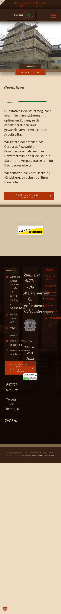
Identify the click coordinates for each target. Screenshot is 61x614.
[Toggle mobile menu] (54, 15)
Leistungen (50, 285)
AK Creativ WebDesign (33, 455)
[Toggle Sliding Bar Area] (2, 2)
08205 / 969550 (14, 331)
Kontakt (49, 305)
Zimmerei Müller (50, 277)
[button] (5, 609)
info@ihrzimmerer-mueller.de (30, 6)
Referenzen (51, 292)
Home (49, 269)
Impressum (51, 311)
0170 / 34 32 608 (13, 318)
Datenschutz (49, 455)
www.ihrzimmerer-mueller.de (14, 352)
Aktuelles (49, 298)
